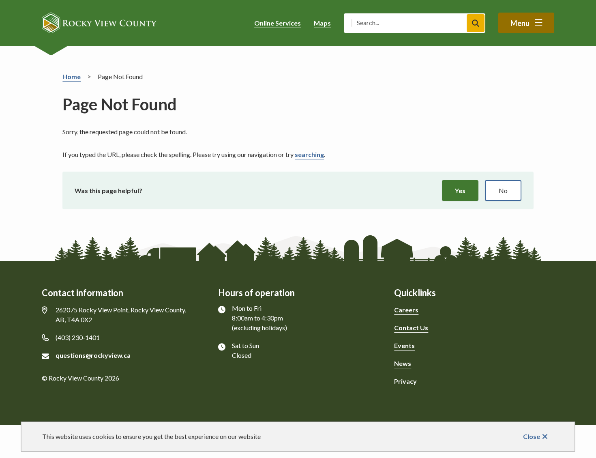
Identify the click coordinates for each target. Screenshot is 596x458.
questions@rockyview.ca (93, 355)
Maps (322, 23)
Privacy (405, 381)
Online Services (277, 23)
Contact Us (411, 327)
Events (404, 345)
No (503, 190)
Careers (406, 310)
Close (531, 436)
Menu (520, 23)
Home (71, 76)
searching (309, 154)
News (402, 363)
